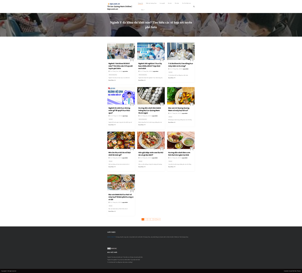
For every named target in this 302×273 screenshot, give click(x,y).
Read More (111, 80)
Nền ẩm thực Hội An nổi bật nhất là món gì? (120, 153)
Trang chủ (140, 3)
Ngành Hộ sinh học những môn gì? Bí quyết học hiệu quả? (119, 110)
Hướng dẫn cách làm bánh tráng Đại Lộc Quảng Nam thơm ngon (149, 110)
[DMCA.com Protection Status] (112, 248)
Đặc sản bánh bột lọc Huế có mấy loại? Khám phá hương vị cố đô (121, 197)
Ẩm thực (177, 3)
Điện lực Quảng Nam (151, 3)
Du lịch (170, 3)
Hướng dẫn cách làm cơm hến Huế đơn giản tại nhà (179, 153)
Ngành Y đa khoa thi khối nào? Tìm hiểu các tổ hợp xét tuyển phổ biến (121, 66)
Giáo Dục (170, 72)
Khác (142, 9)
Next (158, 219)
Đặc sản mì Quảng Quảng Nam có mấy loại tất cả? (178, 109)
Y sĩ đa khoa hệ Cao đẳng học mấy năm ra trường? (180, 64)
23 (154, 219)
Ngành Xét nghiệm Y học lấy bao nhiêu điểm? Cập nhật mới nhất (150, 66)
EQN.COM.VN (111, 237)
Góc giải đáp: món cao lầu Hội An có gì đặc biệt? (150, 153)
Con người (162, 3)
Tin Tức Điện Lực (186, 3)
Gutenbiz (286, 271)
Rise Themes (298, 271)
